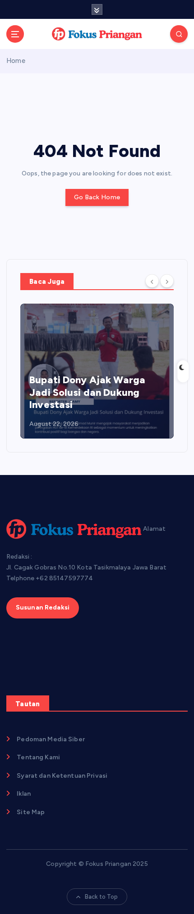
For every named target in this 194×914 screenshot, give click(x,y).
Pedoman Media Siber (51, 739)
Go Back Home (97, 197)
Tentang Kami (38, 757)
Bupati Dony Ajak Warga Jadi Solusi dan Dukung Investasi (87, 392)
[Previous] (152, 280)
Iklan (24, 794)
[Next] (167, 280)
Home (15, 61)
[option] (97, 371)
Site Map (31, 812)
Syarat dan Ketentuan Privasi (62, 776)
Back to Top (101, 896)
